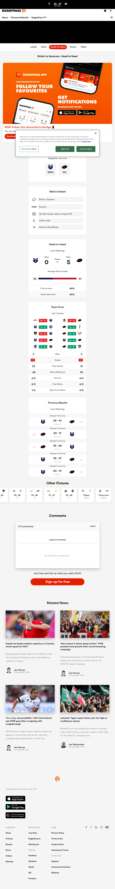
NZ (29, 872)
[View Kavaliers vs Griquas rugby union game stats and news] (103, 495)
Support (55, 861)
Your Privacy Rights (29, 149)
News (5, 17)
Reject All (65, 149)
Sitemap (9, 861)
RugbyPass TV (38, 17)
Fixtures (9, 838)
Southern (32, 861)
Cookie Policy (57, 844)
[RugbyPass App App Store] (57, 799)
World (31, 867)
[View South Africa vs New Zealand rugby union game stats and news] (34, 495)
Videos (9, 855)
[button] (112, 18)
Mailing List (33, 844)
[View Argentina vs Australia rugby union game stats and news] (52, 495)
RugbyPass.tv (34, 838)
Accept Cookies (86, 149)
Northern (32, 855)
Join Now (32, 833)
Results (9, 844)
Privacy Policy (57, 833)
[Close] (96, 133)
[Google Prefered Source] (57, 815)
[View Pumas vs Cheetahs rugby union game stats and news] (17, 495)
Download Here (14, 136)
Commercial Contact (60, 867)
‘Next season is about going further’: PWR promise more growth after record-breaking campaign (83, 646)
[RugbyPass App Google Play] (57, 807)
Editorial (55, 872)
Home (8, 833)
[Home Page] (14, 10)
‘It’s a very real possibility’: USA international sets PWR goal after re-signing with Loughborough (29, 721)
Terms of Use (57, 838)
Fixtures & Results (20, 17)
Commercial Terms (59, 850)
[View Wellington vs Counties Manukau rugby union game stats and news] (69, 495)
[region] (57, 143)
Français (32, 878)
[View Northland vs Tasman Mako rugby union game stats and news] (86, 495)
